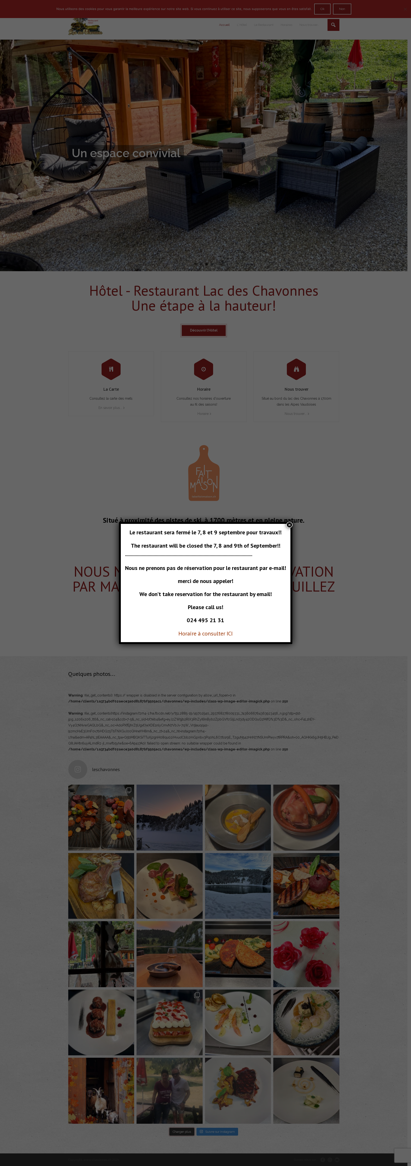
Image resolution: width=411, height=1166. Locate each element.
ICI (230, 633)
